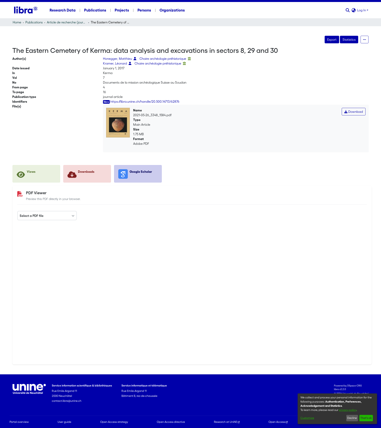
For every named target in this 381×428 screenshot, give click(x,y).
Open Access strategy (114, 421)
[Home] (26, 10)
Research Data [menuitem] (63, 10)
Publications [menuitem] (95, 10)
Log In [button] (362, 10)
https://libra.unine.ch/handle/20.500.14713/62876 (144, 101)
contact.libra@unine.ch (66, 400)
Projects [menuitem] (122, 10)
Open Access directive (171, 421)
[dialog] (337, 408)
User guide (64, 421)
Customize (307, 417)
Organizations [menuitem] (172, 10)
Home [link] (17, 22)
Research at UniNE (225, 421)
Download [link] (355, 111)
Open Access (276, 421)
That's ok (366, 417)
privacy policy (347, 410)
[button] (347, 10)
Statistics (349, 39)
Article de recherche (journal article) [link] (67, 22)
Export (332, 39)
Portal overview (19, 421)
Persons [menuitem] (144, 10)
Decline (352, 417)
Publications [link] (34, 22)
